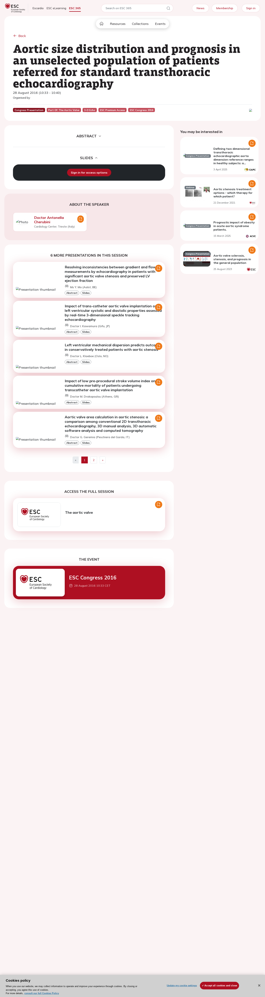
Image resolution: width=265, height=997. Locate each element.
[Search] (168, 9)
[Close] (259, 985)
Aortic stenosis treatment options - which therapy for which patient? (233, 192)
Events (160, 24)
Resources (117, 24)
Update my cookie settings (182, 985)
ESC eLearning (56, 8)
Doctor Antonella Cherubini (49, 219)
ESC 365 (75, 8)
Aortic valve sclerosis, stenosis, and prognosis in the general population (232, 259)
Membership (224, 8)
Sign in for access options (89, 172)
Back (22, 36)
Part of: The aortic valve (63, 110)
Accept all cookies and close (220, 985)
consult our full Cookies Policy (41, 993)
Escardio (38, 8)
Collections (140, 24)
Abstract (72, 292)
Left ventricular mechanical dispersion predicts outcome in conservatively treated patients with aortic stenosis (113, 347)
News (200, 8)
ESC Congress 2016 (92, 577)
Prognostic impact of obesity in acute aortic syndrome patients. (234, 226)
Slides (86, 292)
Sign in (250, 8)
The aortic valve (79, 512)
